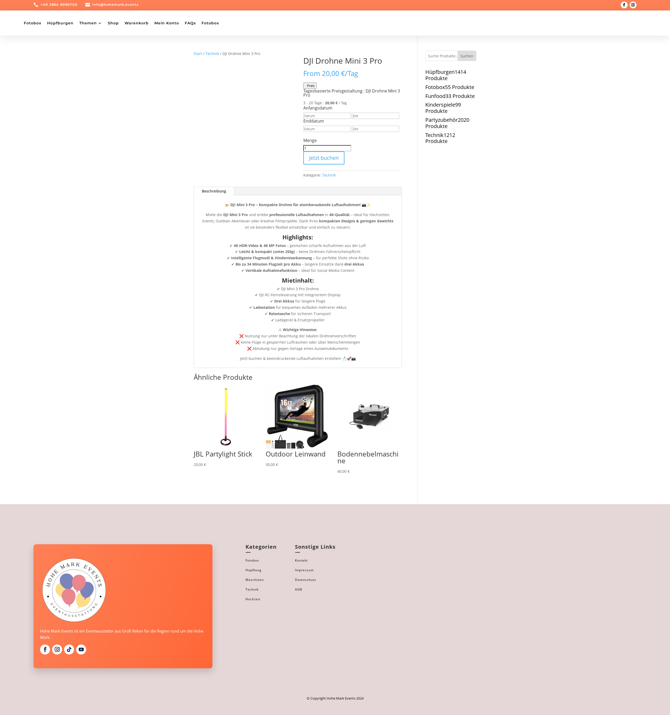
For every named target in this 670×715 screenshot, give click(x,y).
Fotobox (32, 23)
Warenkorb (137, 23)
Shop (113, 23)
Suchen (466, 55)
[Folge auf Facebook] (624, 5)
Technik (212, 53)
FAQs (190, 23)
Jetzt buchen (324, 157)
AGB (298, 589)
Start (198, 53)
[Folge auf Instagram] (633, 5)
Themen (88, 23)
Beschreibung (214, 191)
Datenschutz (305, 580)
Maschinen (254, 580)
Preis (310, 85)
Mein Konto (166, 23)
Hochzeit (252, 599)
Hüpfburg (253, 570)
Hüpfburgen (60, 23)
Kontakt (301, 560)
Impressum (304, 570)
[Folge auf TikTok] (69, 649)
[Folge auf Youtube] (81, 649)
